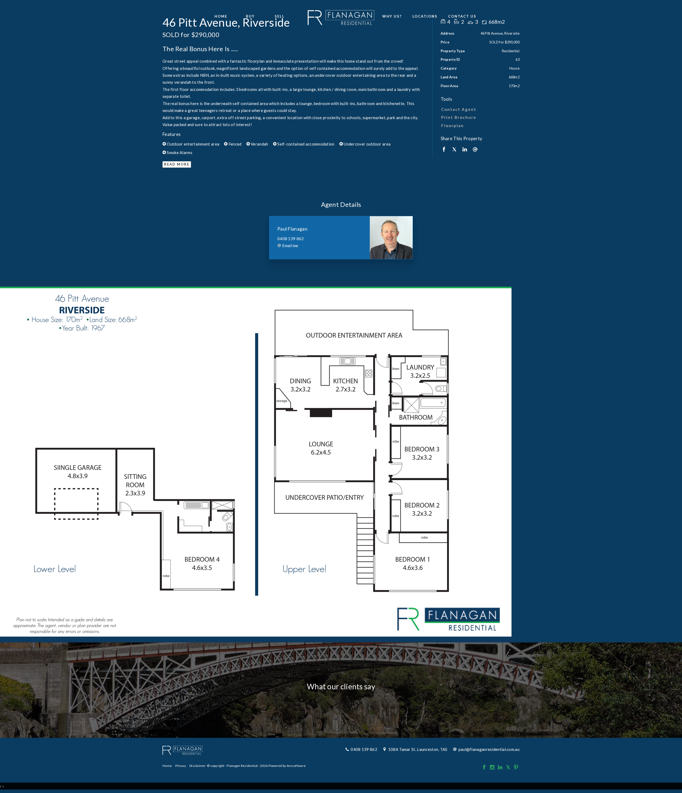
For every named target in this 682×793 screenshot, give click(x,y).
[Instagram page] (493, 767)
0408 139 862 (290, 238)
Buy (250, 16)
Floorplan (452, 125)
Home (220, 16)
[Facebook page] (485, 767)
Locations (424, 16)
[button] (479, 117)
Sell (280, 16)
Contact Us (462, 16)
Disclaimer (197, 766)
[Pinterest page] (516, 767)
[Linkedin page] (501, 767)
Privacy (180, 766)
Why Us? (392, 16)
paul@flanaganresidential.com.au (488, 749)
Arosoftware (296, 766)
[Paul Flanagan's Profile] (391, 237)
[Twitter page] (509, 767)
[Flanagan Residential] (341, 16)
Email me (290, 245)
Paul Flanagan (292, 229)
